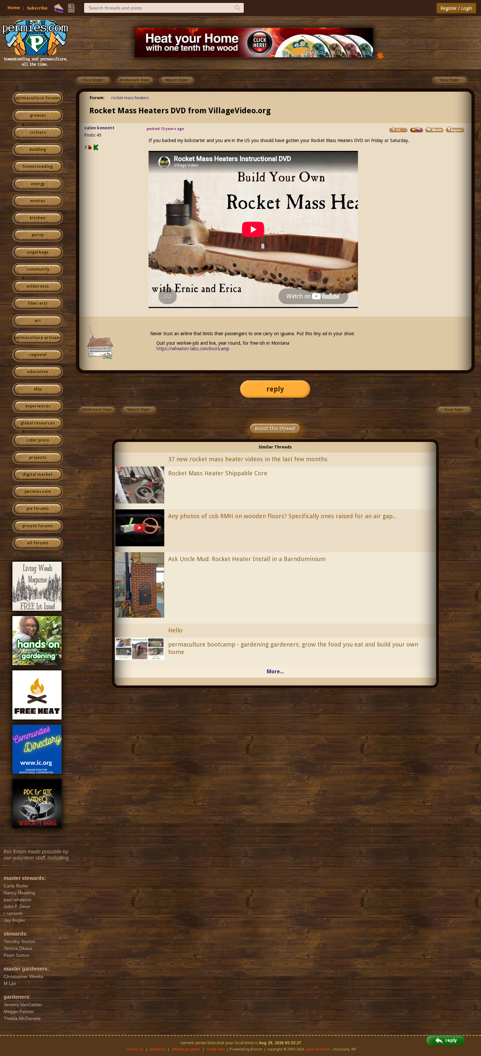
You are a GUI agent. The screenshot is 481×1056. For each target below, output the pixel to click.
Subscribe (37, 8)
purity (38, 235)
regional (37, 355)
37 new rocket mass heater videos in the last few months (248, 459)
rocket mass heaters (130, 97)
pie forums (38, 508)
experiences (37, 406)
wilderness (38, 286)
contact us (135, 1049)
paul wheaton (318, 1049)
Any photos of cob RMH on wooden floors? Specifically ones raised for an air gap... (282, 516)
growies (38, 115)
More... (275, 671)
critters (38, 132)
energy (38, 184)
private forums (37, 526)
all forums (37, 543)
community (37, 269)
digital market (38, 474)
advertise (157, 1049)
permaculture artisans (37, 338)
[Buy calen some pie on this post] (417, 130)
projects (37, 457)
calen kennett (99, 127)
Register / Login (456, 8)
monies (37, 201)
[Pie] (59, 8)
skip (38, 389)
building (37, 149)
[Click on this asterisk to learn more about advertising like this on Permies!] (380, 55)
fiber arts (37, 303)
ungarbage (38, 252)
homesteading (38, 166)
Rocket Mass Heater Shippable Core (217, 473)
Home (14, 7)
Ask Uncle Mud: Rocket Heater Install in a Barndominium (247, 558)
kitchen (37, 218)
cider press (38, 440)
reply (275, 389)
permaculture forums (37, 98)
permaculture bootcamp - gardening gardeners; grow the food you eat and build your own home (293, 648)
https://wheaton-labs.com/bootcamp (192, 348)
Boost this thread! (275, 428)
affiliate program (185, 1049)
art (37, 321)
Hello (175, 630)
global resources (38, 423)
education (37, 372)
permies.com (38, 491)
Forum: (97, 97)
